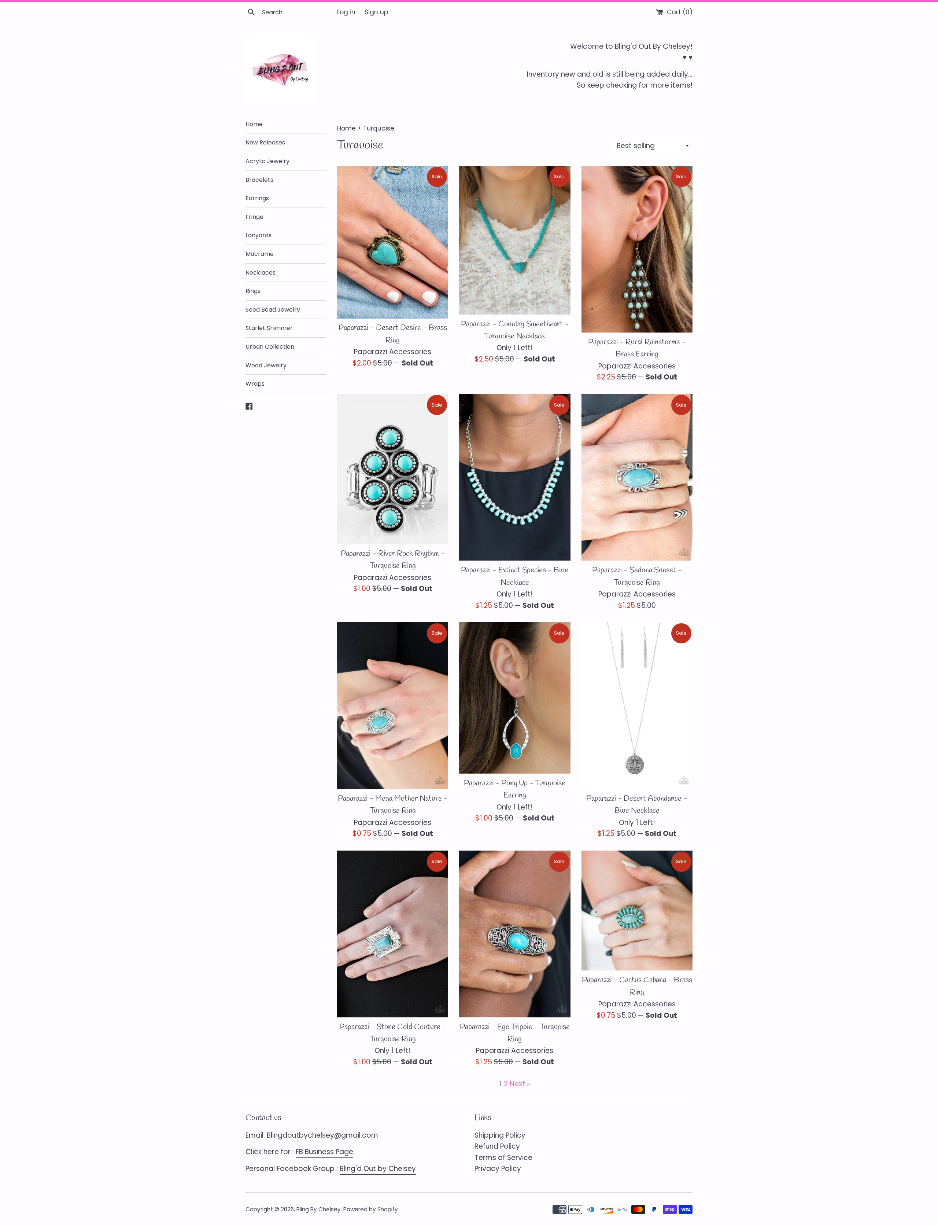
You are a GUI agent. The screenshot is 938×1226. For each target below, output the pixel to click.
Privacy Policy (497, 1169)
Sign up (376, 12)
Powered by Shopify (370, 1209)
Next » (520, 1084)
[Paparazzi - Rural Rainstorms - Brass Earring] (637, 249)
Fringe (254, 217)
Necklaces (260, 272)
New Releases (265, 142)
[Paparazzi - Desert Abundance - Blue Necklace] (637, 705)
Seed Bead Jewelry (272, 309)
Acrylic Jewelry (267, 161)
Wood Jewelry (266, 365)
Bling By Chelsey (318, 1209)
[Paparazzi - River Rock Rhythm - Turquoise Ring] (392, 469)
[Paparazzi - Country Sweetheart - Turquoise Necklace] (514, 240)
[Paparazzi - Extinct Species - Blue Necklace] (514, 477)
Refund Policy (497, 1146)
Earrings (257, 198)
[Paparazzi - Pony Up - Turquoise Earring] (514, 698)
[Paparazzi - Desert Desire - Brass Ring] (392, 242)
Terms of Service (503, 1158)
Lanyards (258, 235)
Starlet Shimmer (269, 328)
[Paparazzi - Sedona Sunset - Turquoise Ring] (637, 477)
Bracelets (259, 180)
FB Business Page (324, 1152)
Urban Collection (269, 346)
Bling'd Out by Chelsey (378, 1169)
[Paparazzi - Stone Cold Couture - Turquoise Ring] (392, 934)
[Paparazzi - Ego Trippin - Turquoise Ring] (514, 934)
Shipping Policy (499, 1135)
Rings (253, 291)
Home (254, 124)
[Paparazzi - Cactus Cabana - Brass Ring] (637, 911)
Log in (346, 12)
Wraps (255, 383)
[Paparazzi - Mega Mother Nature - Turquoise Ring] (392, 705)
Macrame (259, 254)
